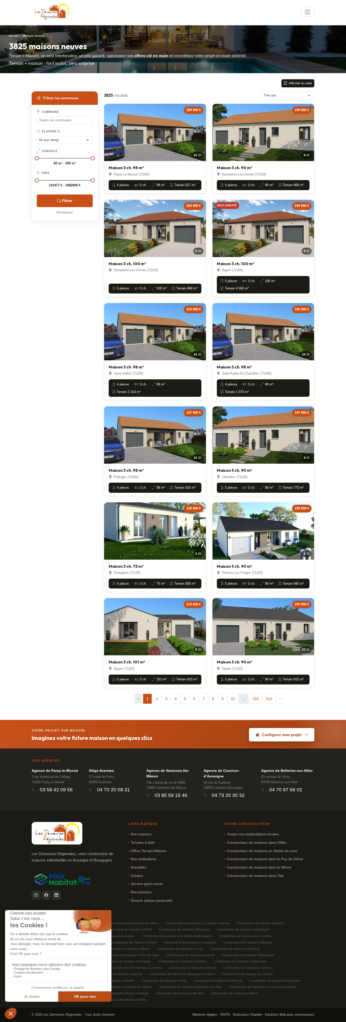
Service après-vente (147, 884)
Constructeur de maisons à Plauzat (218, 980)
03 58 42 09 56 (56, 789)
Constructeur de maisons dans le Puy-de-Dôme (265, 859)
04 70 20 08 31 (113, 789)
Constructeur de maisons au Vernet (190, 955)
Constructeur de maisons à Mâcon (234, 993)
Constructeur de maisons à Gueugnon (190, 942)
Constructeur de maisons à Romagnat (243, 929)
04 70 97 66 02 (285, 789)
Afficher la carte (300, 83)
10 (233, 699)
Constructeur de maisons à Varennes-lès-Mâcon (119, 987)
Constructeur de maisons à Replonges (240, 961)
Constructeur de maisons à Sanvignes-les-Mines (125, 923)
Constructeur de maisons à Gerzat (192, 967)
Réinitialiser (64, 212)
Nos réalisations (143, 859)
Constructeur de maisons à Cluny (180, 948)
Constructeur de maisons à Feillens (182, 961)
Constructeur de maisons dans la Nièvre (259, 867)
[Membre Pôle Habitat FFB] (63, 879)
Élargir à (50, 131)
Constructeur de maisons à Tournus (247, 967)
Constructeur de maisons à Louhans (137, 967)
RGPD (225, 1014)
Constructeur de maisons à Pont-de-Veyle (130, 955)
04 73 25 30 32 (228, 795)
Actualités (138, 867)
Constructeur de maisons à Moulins (179, 993)
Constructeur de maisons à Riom (164, 980)
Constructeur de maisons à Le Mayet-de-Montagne (177, 936)
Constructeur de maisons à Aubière (110, 980)
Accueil (13, 35)
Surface (49, 151)
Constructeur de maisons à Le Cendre (245, 936)
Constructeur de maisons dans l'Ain (255, 876)
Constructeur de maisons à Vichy (123, 999)
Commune (50, 112)
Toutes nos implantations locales (253, 834)
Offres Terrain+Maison (148, 851)
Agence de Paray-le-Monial (55, 771)
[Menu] (307, 12)
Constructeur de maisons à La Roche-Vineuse (197, 923)
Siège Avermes (101, 771)
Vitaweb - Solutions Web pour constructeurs (282, 1014)
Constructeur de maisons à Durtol (129, 929)
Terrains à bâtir (143, 842)
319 (269, 699)
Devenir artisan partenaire (151, 900)
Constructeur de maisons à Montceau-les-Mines (182, 974)
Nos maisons (141, 834)
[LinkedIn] (56, 895)
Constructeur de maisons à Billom (127, 948)
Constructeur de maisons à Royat (134, 942)
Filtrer (67, 201)
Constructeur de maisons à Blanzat (247, 942)
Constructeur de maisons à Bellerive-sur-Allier (190, 987)
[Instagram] (36, 895)
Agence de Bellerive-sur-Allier (287, 771)
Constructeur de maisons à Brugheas (184, 929)
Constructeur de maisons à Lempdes (125, 961)
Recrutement (141, 892)
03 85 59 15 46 (171, 795)
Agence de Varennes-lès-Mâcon (167, 773)
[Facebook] (46, 895)
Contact (137, 876)
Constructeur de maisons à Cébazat (235, 948)
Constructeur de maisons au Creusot (247, 974)
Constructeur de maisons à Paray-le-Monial (118, 993)
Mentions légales (205, 1014)
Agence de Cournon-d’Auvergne (222, 773)
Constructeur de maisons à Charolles (274, 980)
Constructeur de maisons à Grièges (110, 936)
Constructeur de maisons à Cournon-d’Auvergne (262, 987)
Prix (45, 173)
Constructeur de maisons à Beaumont (248, 955)
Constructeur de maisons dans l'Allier (256, 842)
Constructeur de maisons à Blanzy (260, 923)
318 (256, 699)
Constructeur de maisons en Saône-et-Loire (262, 851)
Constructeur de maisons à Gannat (118, 974)
